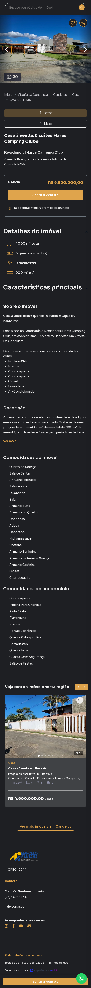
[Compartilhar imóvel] (83, 23)
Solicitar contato (45, 195)
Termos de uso (58, 962)
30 (15, 77)
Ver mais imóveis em (46, 826)
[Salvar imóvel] (73, 23)
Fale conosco (15, 906)
